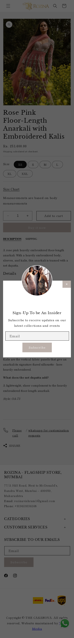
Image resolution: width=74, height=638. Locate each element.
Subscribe (37, 347)
